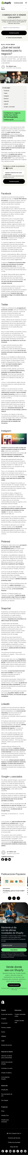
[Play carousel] (14, 898)
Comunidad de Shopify (5, 1078)
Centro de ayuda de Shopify (6, 1063)
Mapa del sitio (14, 1147)
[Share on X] (6, 859)
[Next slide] (18, 898)
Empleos (3, 1018)
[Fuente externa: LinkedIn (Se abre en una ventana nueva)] (21, 1151)
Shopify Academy (6, 1072)
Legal (2, 1040)
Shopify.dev (4, 1089)
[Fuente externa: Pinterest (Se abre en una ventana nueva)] (25, 1151)
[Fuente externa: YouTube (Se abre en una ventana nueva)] (10, 1151)
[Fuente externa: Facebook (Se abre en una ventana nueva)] (3, 1151)
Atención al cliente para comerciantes (6, 1056)
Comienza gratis (18, 3)
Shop (2, 1111)
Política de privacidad (14, 1142)
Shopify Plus (5, 1115)
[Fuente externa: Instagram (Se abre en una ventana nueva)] (14, 1151)
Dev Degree (4, 1100)
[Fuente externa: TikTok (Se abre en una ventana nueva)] (17, 1151)
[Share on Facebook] (2, 859)
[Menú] (26, 3)
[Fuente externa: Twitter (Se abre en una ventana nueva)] (6, 1151)
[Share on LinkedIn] (9, 859)
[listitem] (14, 886)
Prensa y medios (6, 1027)
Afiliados (3, 1036)
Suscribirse (14, 950)
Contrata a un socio (6, 1068)
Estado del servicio (6, 1045)
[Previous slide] (9, 898)
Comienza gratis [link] (14, 33)
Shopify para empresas (5, 1120)
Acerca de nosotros (6, 1014)
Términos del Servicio (14, 1138)
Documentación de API (6, 1095)
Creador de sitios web (19, 1021)
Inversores (4, 1023)
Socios (3, 1032)
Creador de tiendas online (20, 1015)
